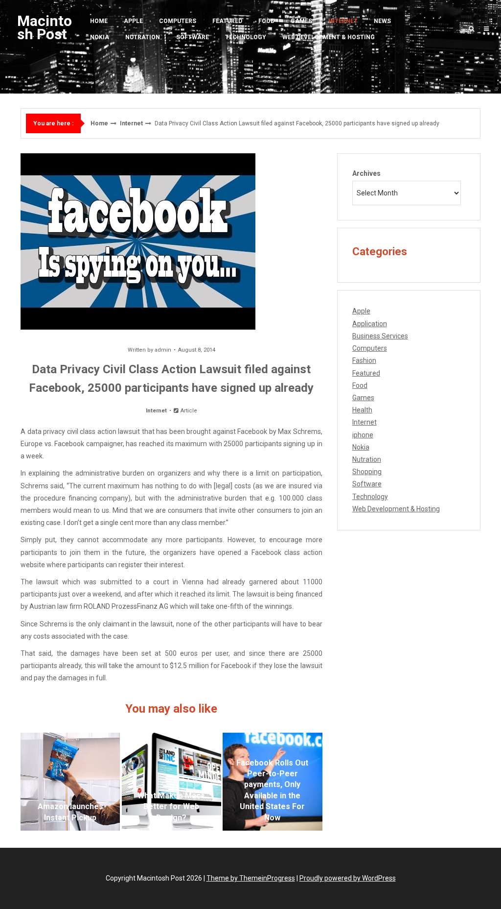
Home (99, 21)
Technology (245, 37)
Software (192, 37)
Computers (177, 21)
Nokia (99, 37)
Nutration (142, 37)
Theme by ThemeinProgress (250, 878)
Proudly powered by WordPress (347, 878)
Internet (343, 21)
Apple (133, 21)
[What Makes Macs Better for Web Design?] (171, 782)
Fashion (364, 360)
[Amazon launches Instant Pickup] (70, 782)
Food (266, 21)
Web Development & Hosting (328, 37)
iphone (362, 435)
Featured (227, 21)
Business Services (380, 336)
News (382, 21)
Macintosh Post (44, 27)
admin (163, 350)
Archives (366, 173)
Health (362, 410)
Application (369, 324)
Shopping (367, 472)
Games (301, 21)
